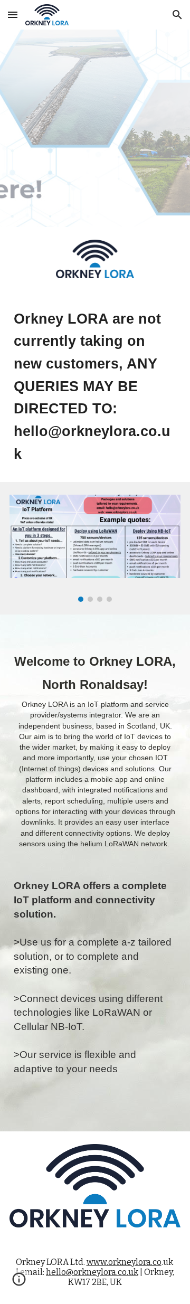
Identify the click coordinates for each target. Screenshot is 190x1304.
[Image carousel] (95, 548)
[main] (95, 387)
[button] (12, 14)
